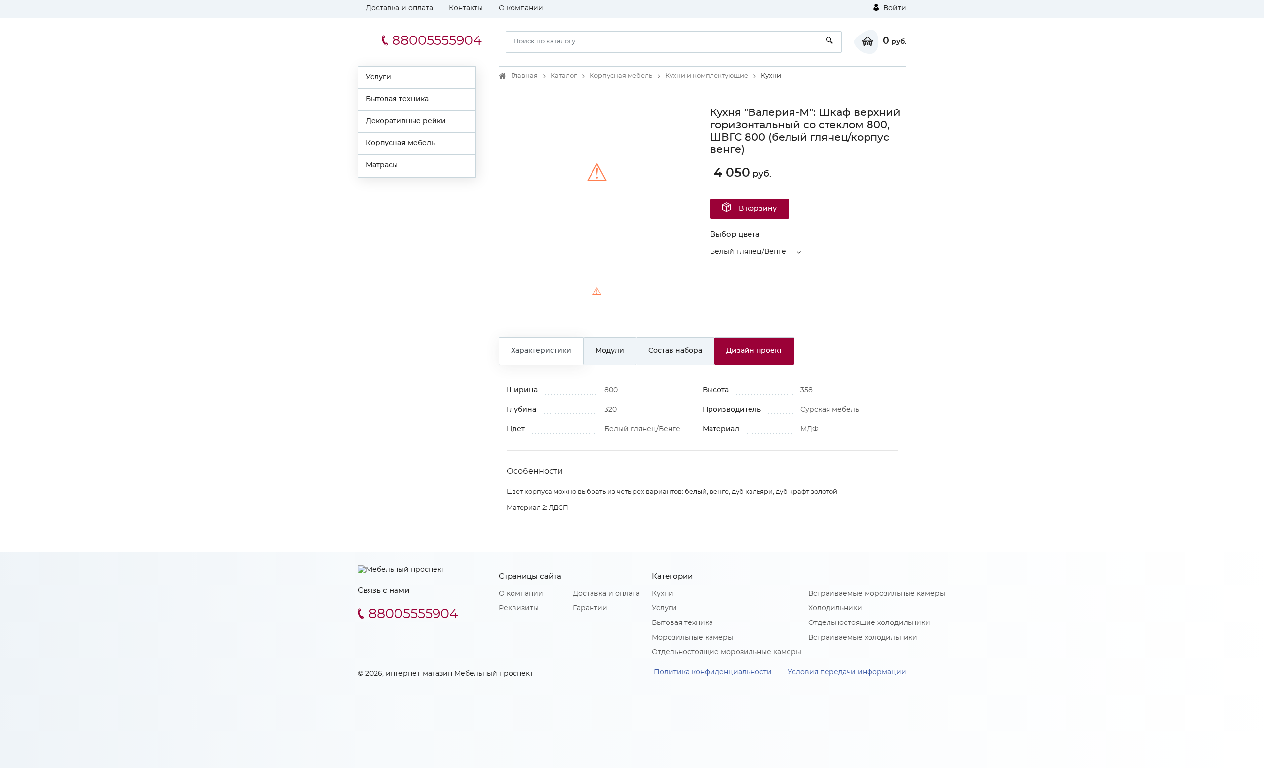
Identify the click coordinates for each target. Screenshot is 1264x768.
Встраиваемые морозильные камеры (876, 593)
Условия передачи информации (847, 672)
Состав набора (675, 350)
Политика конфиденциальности (713, 672)
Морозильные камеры (692, 637)
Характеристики (541, 350)
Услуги (378, 77)
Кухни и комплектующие (706, 76)
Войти (893, 8)
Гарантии (590, 608)
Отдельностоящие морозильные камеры (726, 652)
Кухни (662, 593)
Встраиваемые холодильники (862, 637)
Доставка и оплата (399, 8)
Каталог (564, 76)
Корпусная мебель (400, 143)
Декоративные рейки (406, 121)
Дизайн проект (754, 350)
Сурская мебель (829, 409)
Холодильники (835, 608)
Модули (609, 350)
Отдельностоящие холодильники (869, 623)
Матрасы (382, 165)
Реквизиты (519, 608)
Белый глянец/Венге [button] (748, 251)
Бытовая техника (397, 99)
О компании (521, 8)
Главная (524, 76)
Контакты (466, 8)
